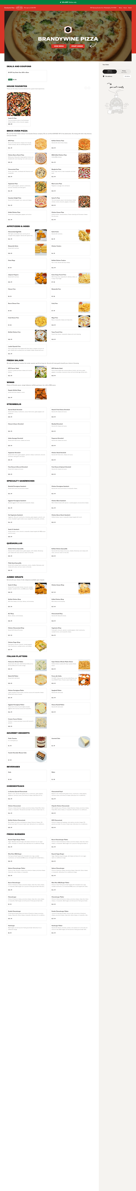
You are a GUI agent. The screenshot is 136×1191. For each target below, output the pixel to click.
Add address (127, 76)
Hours (125, 8)
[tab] (110, 72)
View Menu (59, 46)
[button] (27, 144)
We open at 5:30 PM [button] (30, 8)
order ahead (19, 7)
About (130, 8)
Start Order (77, 46)
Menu (120, 8)
